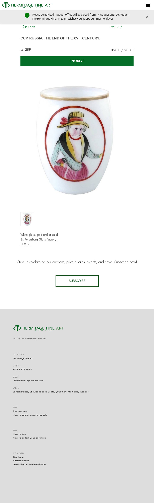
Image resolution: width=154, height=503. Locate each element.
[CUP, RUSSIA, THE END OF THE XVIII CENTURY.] (27, 219)
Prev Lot (30, 26)
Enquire (77, 61)
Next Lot (114, 26)
